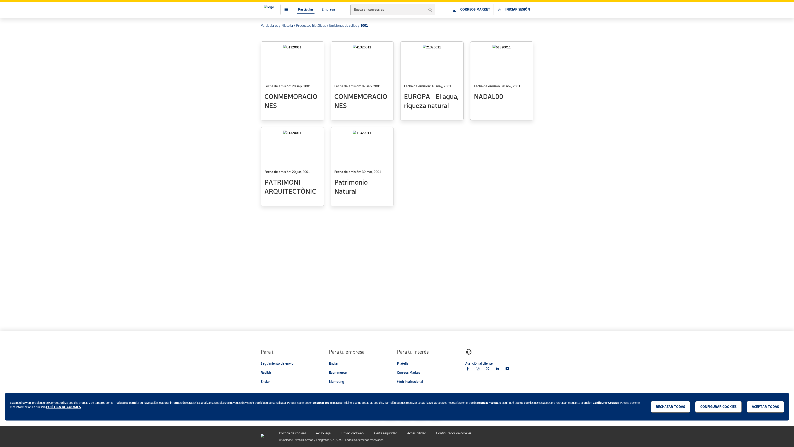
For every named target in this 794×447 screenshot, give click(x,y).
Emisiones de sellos (343, 26)
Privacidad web (352, 433)
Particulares (269, 26)
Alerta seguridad (385, 433)
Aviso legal (323, 433)
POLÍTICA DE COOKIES (63, 407)
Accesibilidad (416, 433)
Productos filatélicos (311, 26)
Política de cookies (292, 433)
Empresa (328, 9)
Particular (305, 9)
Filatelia (287, 26)
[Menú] (283, 9)
